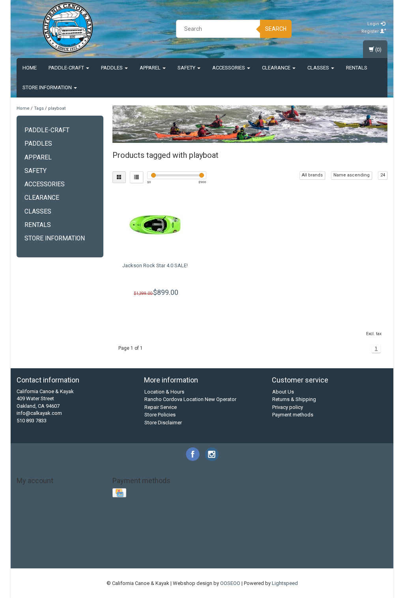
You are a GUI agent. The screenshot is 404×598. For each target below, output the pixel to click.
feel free (37, 546)
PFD (168, 538)
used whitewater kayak (314, 553)
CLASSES (318, 68)
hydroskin (146, 546)
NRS (155, 538)
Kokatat (109, 538)
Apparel (151, 68)
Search (275, 29)
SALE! (183, 538)
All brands (312, 175)
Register (370, 31)
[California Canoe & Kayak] (68, 27)
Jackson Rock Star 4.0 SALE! (155, 265)
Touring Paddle (255, 538)
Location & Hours (164, 392)
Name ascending (351, 175)
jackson (204, 546)
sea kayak (59, 553)
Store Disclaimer (163, 423)
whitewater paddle (210, 560)
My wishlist (29, 515)
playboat (56, 108)
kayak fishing (268, 546)
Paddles (112, 68)
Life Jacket (134, 538)
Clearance (277, 68)
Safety (187, 68)
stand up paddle (158, 553)
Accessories (229, 68)
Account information (40, 492)
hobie (90, 546)
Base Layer (29, 538)
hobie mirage (116, 546)
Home (29, 68)
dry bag (376, 538)
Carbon (53, 538)
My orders (28, 500)
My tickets (28, 507)
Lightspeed (285, 583)
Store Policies (160, 415)
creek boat (313, 538)
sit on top (125, 553)
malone (333, 546)
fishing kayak (66, 546)
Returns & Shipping (294, 399)
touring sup (242, 553)
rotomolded (30, 553)
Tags (39, 108)
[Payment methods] (120, 493)
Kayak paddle (81, 538)
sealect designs (92, 553)
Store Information (47, 87)
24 (382, 175)
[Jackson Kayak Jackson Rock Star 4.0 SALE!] (155, 224)
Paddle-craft (67, 68)
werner (351, 553)
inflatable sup (176, 546)
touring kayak (210, 553)
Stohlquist (223, 538)
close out (286, 538)
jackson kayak (233, 546)
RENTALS (356, 68)
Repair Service (160, 407)
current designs (346, 538)
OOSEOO (230, 583)
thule (185, 553)
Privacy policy (287, 407)
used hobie (271, 553)
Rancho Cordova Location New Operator (190, 399)
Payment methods (292, 415)
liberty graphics (304, 546)
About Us (283, 392)
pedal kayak (360, 546)
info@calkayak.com (39, 413)
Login (373, 23)
